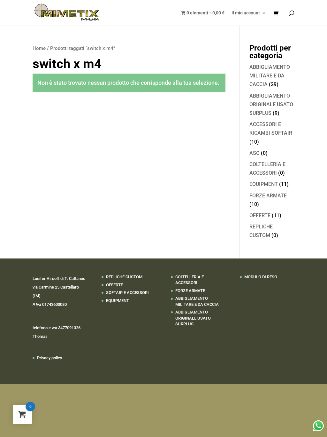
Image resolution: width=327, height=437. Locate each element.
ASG (254, 153)
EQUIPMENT (263, 184)
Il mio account (246, 13)
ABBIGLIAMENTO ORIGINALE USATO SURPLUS (271, 104)
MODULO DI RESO (260, 276)
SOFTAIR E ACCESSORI (127, 292)
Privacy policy (49, 357)
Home (39, 48)
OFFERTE (259, 215)
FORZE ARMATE (268, 196)
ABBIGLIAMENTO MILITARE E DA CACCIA (269, 75)
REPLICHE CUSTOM (124, 276)
